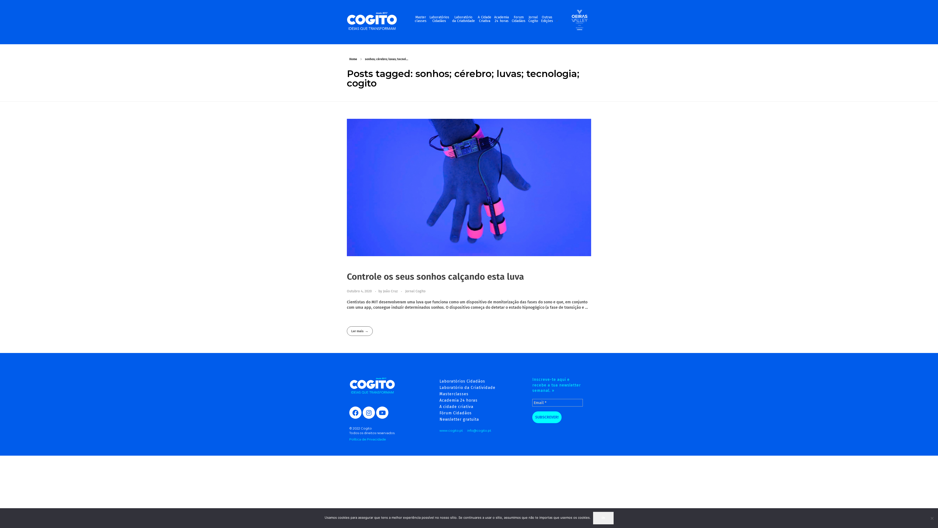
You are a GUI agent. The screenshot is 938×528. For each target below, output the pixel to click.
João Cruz (391, 291)
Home (353, 59)
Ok (603, 517)
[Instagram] (369, 413)
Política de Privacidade (367, 439)
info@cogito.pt (479, 430)
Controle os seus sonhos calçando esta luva (435, 276)
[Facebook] (355, 413)
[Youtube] (382, 413)
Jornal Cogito (415, 291)
